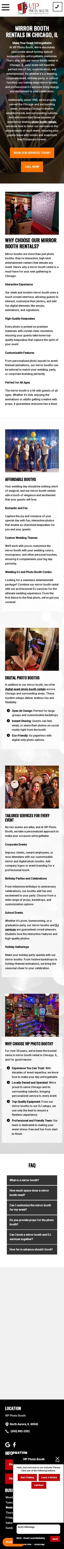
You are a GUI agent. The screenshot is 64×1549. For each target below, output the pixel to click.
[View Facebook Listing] (15, 1446)
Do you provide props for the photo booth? (32, 1222)
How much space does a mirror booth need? (29, 1193)
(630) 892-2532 (20, 1431)
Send (55, 1539)
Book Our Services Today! (32, 152)
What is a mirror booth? (24, 1180)
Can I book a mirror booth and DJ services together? (30, 1237)
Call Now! (32, 166)
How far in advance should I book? (31, 1249)
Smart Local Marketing (34, 1538)
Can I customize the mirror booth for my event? (30, 1207)
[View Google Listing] (8, 1446)
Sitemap (39, 1544)
